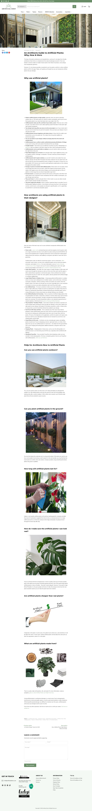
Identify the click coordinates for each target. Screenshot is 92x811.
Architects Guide (41, 718)
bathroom (27, 147)
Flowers (40, 12)
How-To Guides (56, 786)
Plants (28, 12)
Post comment (30, 765)
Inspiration (68, 12)
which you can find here (41, 338)
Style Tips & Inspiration (58, 788)
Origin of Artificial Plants (36, 719)
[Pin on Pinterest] (9, 52)
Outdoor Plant (45, 719)
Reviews (38, 782)
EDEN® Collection (49, 12)
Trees (22, 12)
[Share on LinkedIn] (7, 52)
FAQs (54, 790)
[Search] (74, 6)
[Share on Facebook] (3, 52)
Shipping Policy (56, 782)
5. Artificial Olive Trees (32, 718)
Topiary (34, 12)
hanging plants (27, 719)
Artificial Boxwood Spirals (51, 718)
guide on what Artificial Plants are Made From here (41, 693)
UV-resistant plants (53, 719)
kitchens (39, 264)
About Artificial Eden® (41, 778)
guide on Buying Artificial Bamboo (51, 301)
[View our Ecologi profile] (24, 794)
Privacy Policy (56, 778)
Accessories (59, 12)
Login (84, 6)
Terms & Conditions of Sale (76, 778)
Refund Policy (56, 784)
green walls (35, 250)
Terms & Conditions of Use (76, 780)
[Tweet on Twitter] (5, 52)
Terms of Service (56, 780)
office (63, 260)
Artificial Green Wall (61, 718)
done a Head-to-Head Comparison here (51, 267)
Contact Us (38, 780)
